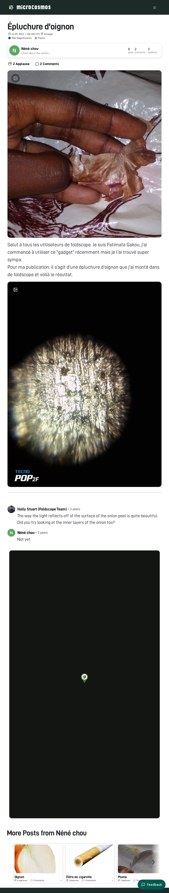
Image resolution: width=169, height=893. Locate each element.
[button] (84, 678)
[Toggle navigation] (154, 7)
